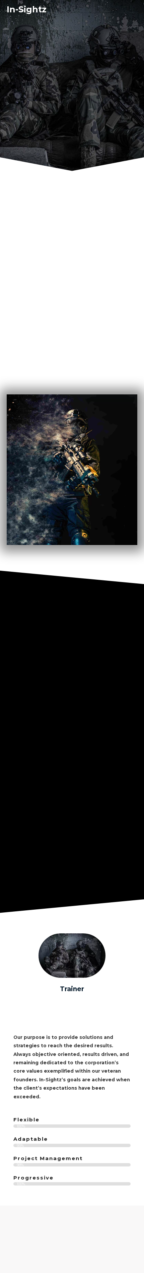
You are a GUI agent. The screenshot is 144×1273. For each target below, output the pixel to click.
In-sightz (27, 9)
